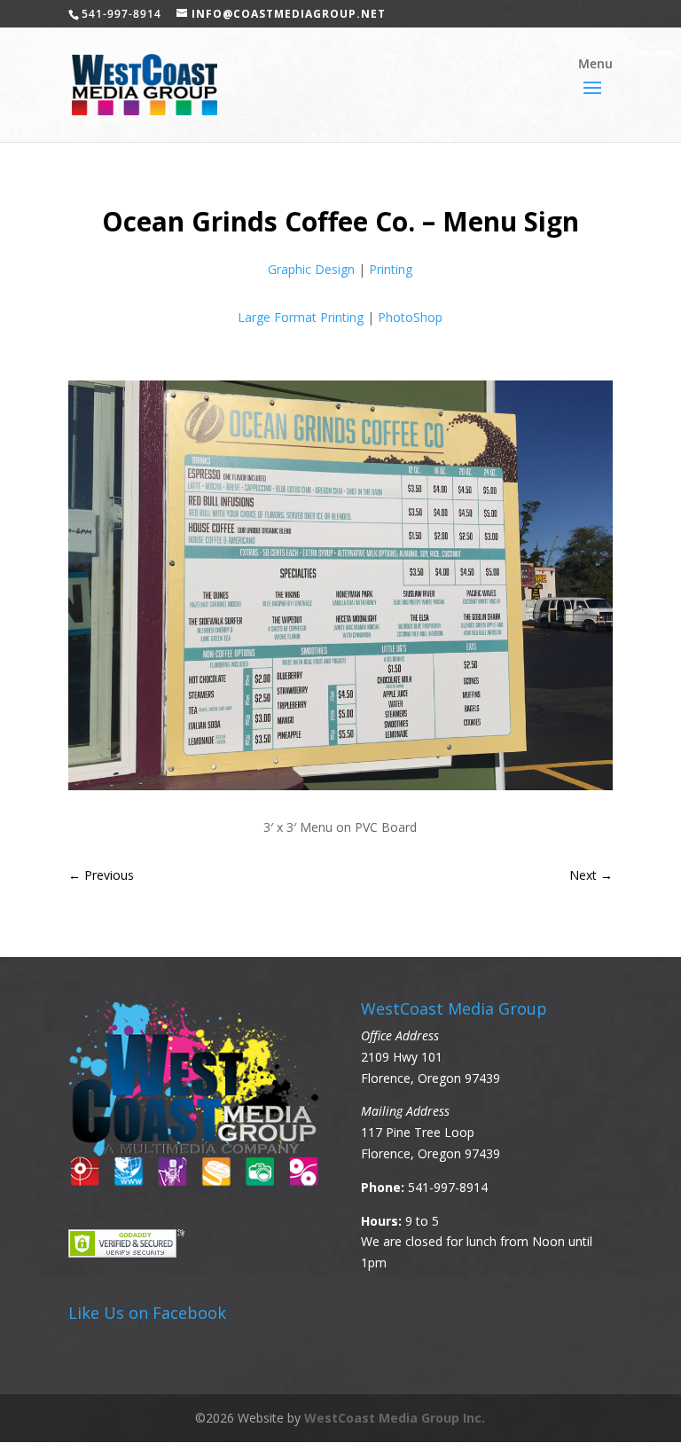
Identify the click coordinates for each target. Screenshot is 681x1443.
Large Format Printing (301, 317)
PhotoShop (410, 317)
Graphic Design (311, 269)
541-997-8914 (448, 1187)
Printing (390, 269)
